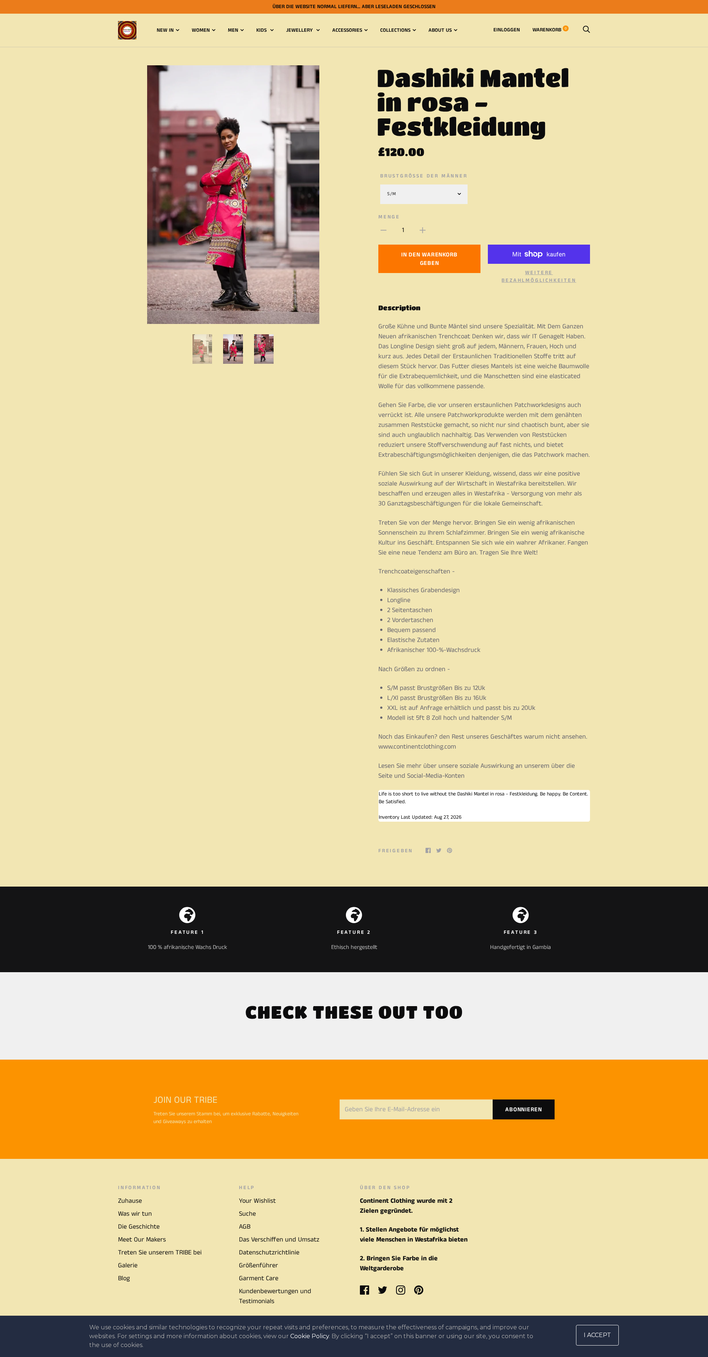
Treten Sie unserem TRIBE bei (160, 1252)
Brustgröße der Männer (424, 176)
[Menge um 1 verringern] (383, 230)
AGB (244, 1227)
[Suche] (586, 30)
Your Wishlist (257, 1201)
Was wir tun (135, 1214)
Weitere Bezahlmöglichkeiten (539, 276)
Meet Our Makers (142, 1239)
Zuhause (130, 1201)
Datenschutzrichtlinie (269, 1252)
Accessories (347, 30)
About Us (440, 30)
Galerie (128, 1265)
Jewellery (300, 30)
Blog (124, 1278)
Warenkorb (549, 30)
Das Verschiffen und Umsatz (279, 1239)
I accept (597, 1335)
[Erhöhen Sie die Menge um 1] (422, 230)
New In (165, 30)
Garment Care (258, 1278)
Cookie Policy (309, 1336)
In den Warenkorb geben (429, 259)
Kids (262, 30)
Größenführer (258, 1265)
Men (233, 30)
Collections (395, 30)
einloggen (506, 30)
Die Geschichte (139, 1227)
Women (201, 30)
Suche (247, 1214)
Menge (389, 217)
